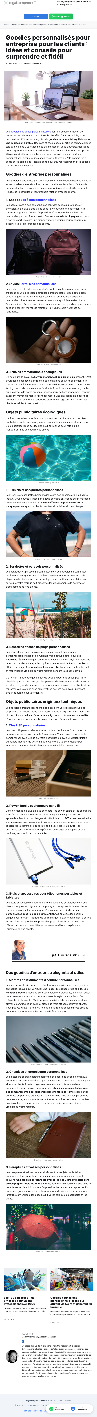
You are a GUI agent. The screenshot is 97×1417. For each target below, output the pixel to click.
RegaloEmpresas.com (35, 1400)
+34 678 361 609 (71, 955)
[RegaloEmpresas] (20, 3)
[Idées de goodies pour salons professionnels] (71, 1279)
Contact (36, 16)
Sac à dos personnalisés (38, 200)
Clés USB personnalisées (27, 725)
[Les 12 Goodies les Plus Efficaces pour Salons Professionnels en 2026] (25, 1279)
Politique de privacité (32, 1411)
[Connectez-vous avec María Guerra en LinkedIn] (23, 1341)
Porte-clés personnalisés (37, 284)
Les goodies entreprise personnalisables (28, 131)
